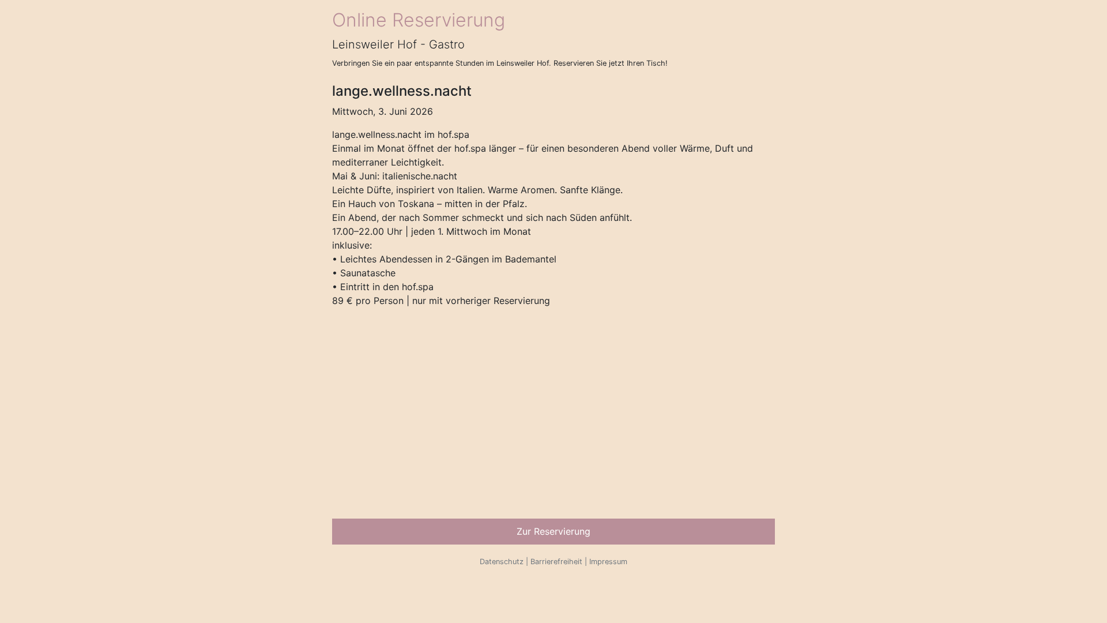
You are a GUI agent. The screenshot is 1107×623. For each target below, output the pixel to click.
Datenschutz (502, 561)
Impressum (608, 561)
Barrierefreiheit (556, 561)
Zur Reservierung (553, 531)
